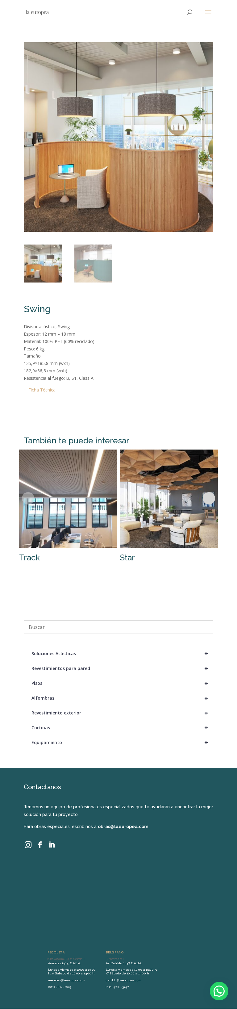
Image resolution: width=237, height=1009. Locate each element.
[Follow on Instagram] (28, 845)
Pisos (119, 683)
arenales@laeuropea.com (66, 980)
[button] (219, 991)
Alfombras (119, 698)
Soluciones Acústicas (119, 653)
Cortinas (119, 727)
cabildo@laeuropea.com (123, 980)
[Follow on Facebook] (39, 844)
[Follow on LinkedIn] (51, 844)
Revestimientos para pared (119, 668)
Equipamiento (119, 742)
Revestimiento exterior (119, 713)
